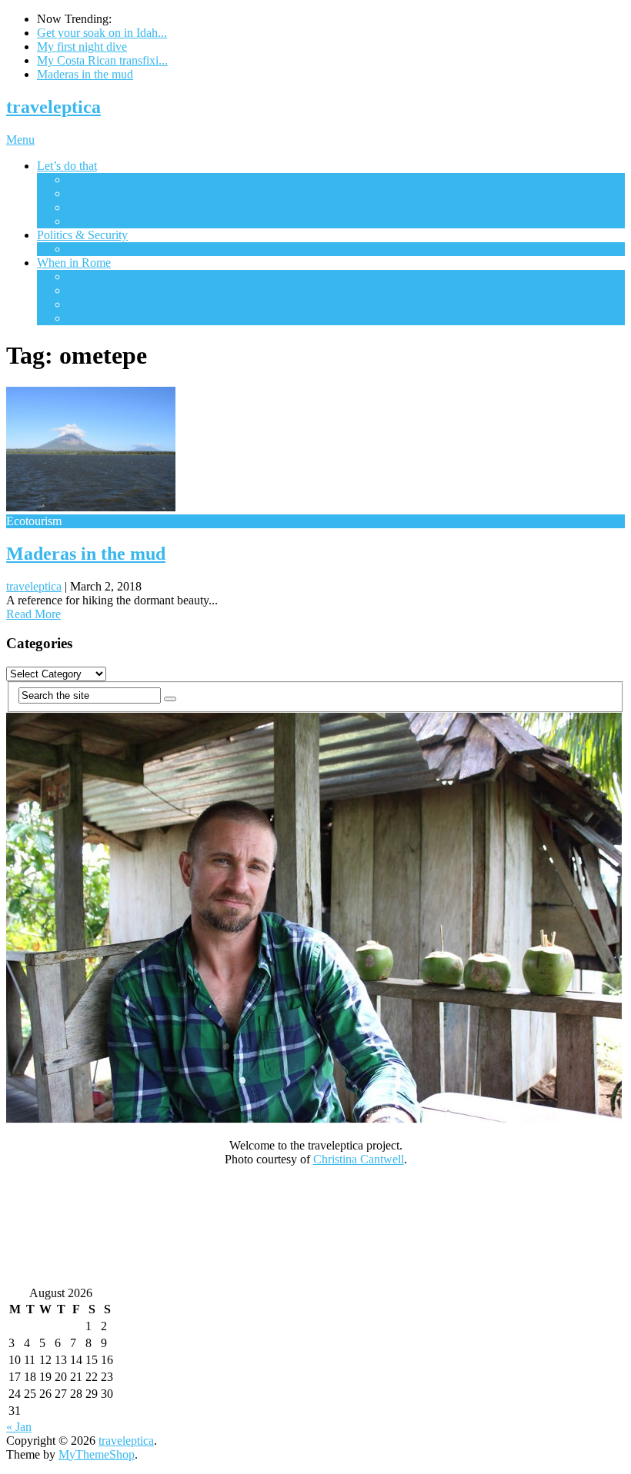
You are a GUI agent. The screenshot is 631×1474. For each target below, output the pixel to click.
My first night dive (82, 46)
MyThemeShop (96, 1454)
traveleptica (53, 107)
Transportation (103, 317)
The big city (97, 193)
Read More (33, 614)
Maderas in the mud (85, 74)
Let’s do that (67, 165)
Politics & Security (82, 234)
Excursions (95, 221)
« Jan (19, 1426)
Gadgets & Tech (107, 304)
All (75, 179)
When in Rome (74, 262)
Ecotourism (95, 207)
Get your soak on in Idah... (102, 32)
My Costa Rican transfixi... (102, 60)
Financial (90, 290)
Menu (20, 139)
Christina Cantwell (358, 1159)
